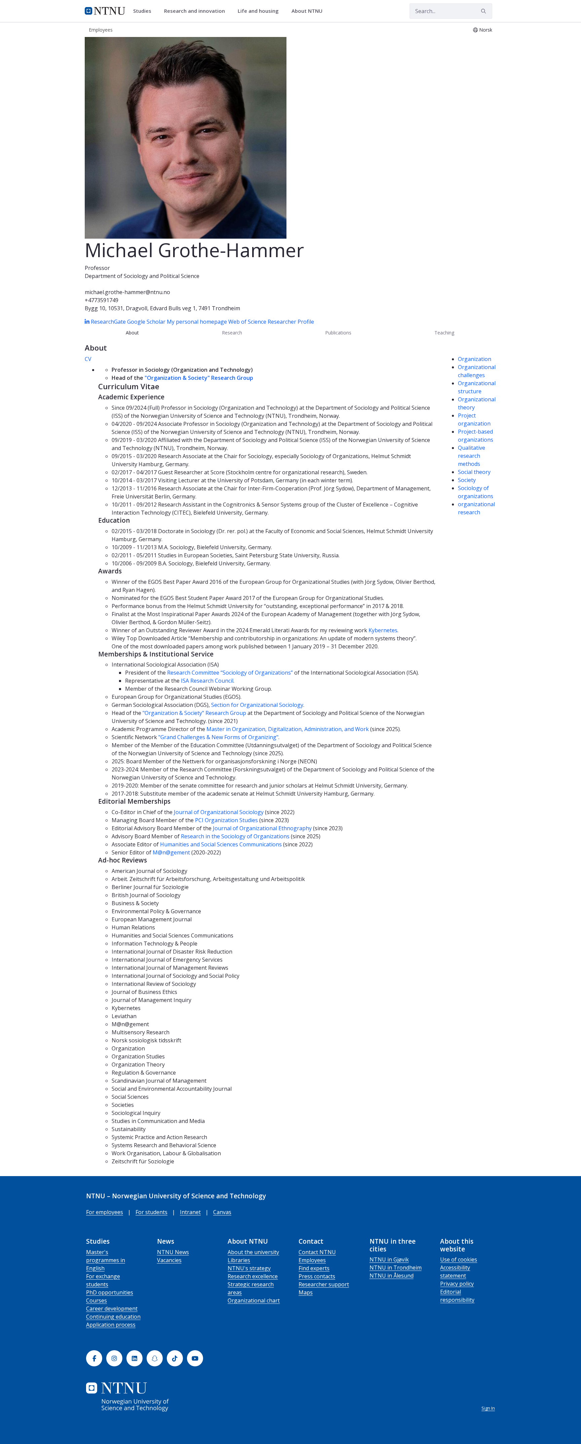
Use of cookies (458, 1259)
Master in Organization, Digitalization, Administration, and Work (287, 729)
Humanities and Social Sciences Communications (221, 844)
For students (151, 1212)
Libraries (239, 1260)
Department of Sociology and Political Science (142, 276)
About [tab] (132, 332)
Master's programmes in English (105, 1260)
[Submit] (484, 11)
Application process (110, 1324)
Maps (306, 1292)
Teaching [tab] (444, 332)
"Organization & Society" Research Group (199, 378)
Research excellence (253, 1276)
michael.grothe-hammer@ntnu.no (127, 292)
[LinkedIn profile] (88, 321)
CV (88, 359)
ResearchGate (109, 321)
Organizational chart (254, 1300)
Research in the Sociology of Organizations (235, 836)
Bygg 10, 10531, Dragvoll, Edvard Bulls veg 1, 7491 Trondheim (162, 308)
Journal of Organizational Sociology (219, 812)
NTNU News (173, 1252)
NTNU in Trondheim (396, 1267)
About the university (253, 1252)
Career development (112, 1308)
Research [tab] (232, 332)
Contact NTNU (317, 1252)
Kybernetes (383, 630)
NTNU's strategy (249, 1268)
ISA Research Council (207, 680)
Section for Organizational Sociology (257, 705)
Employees (312, 1260)
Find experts (314, 1268)
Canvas (222, 1212)
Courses (96, 1300)
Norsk (485, 30)
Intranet (190, 1212)
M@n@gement (171, 852)
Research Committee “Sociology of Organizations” (230, 672)
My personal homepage (197, 321)
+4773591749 (101, 300)
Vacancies (169, 1260)
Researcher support (324, 1284)
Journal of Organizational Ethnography (262, 828)
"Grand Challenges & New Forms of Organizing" (218, 737)
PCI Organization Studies (226, 820)
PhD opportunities (109, 1292)
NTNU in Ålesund (392, 1275)
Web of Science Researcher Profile (271, 321)
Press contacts (317, 1276)
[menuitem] (144, 11)
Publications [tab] (338, 332)
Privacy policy (457, 1283)
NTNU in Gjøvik (389, 1259)
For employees (104, 1212)
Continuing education (113, 1316)
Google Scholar (146, 321)
